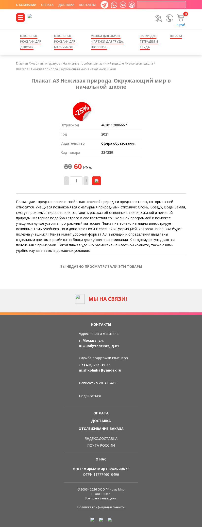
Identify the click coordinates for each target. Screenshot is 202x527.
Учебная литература (45, 63)
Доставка (66, 5)
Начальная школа (139, 63)
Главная (22, 63)
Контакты (87, 5)
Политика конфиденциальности (101, 507)
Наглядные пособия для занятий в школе (93, 63)
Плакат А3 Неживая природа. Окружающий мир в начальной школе (66, 69)
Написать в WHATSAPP (98, 383)
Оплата (47, 5)
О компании (26, 5)
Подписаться (90, 395)
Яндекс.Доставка (101, 438)
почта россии (101, 445)
